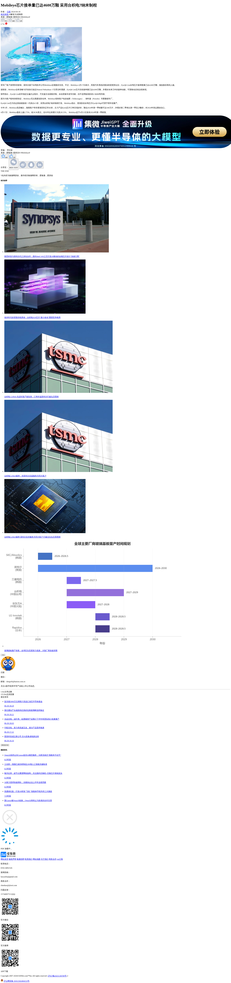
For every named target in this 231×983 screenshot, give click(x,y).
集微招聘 (20, 859)
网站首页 (4, 859)
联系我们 (28, 859)
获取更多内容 (4, 745)
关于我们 (44, 859)
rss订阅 (60, 859)
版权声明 (12, 859)
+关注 (3, 655)
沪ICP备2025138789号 (57, 976)
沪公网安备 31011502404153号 (16, 981)
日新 (9, 12)
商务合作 (52, 859)
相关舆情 (5, 14)
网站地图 (36, 859)
